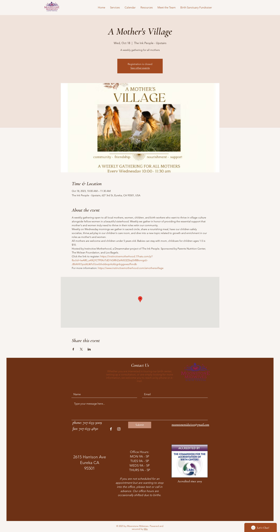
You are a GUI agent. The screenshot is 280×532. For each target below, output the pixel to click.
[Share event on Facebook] (73, 349)
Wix (146, 528)
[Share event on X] (81, 349)
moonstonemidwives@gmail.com (190, 425)
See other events (140, 67)
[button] (115, 7)
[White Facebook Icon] (111, 429)
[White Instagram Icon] (119, 429)
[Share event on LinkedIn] (89, 349)
